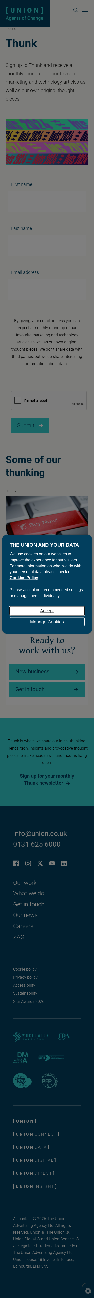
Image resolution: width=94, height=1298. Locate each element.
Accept (47, 610)
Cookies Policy (24, 577)
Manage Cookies (47, 621)
